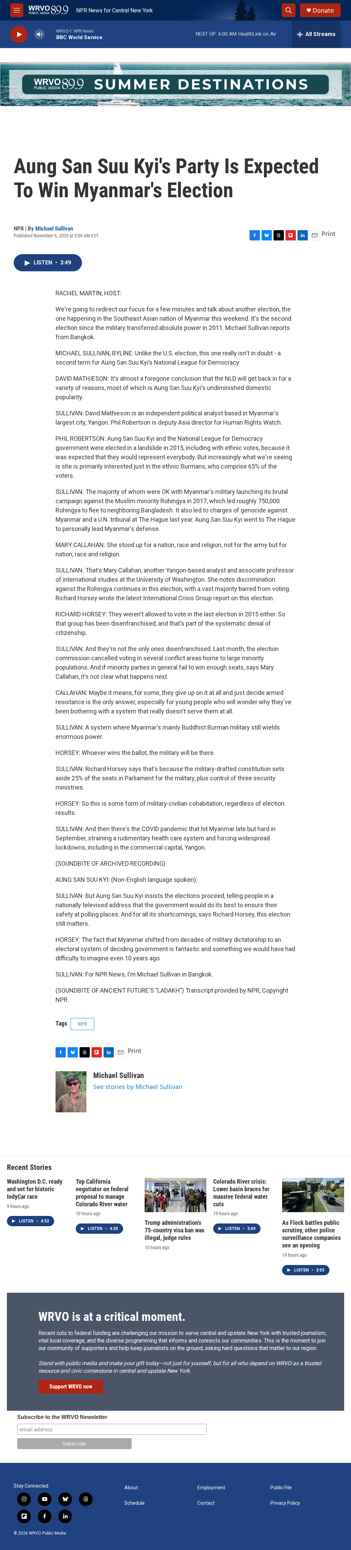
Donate (323, 10)
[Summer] (175, 84)
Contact (206, 1503)
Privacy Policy (285, 1503)
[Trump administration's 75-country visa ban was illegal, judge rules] (176, 1195)
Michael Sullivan (54, 228)
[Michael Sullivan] (71, 1091)
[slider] (50, 34)
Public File (281, 1487)
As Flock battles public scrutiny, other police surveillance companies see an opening (311, 1234)
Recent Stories (29, 1167)
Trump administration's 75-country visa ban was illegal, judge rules (174, 1230)
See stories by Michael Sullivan (137, 1086)
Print (329, 233)
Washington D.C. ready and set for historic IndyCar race (34, 1189)
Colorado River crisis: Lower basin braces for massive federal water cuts (241, 1193)
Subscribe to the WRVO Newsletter (62, 1417)
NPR (82, 1024)
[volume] (39, 34)
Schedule (134, 1503)
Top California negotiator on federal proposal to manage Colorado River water (102, 1193)
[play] (18, 34)
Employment (211, 1487)
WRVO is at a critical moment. (111, 1317)
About (131, 1487)
